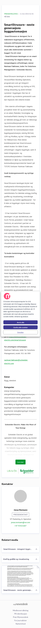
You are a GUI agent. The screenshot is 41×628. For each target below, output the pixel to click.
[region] (20, 314)
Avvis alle (20, 322)
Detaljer (20, 332)
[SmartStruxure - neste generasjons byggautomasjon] (20, 576)
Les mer (20, 462)
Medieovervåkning (20, 610)
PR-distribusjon (20, 614)
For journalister (20, 620)
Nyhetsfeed (21, 624)
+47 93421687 (20, 526)
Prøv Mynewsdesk (20, 617)
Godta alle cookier (20, 327)
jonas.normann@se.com (20, 522)
